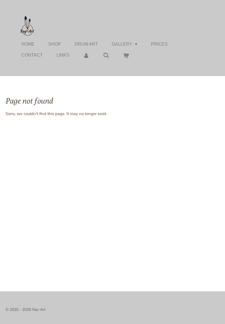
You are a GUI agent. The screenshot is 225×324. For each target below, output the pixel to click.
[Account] (86, 55)
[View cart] (125, 55)
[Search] (105, 55)
